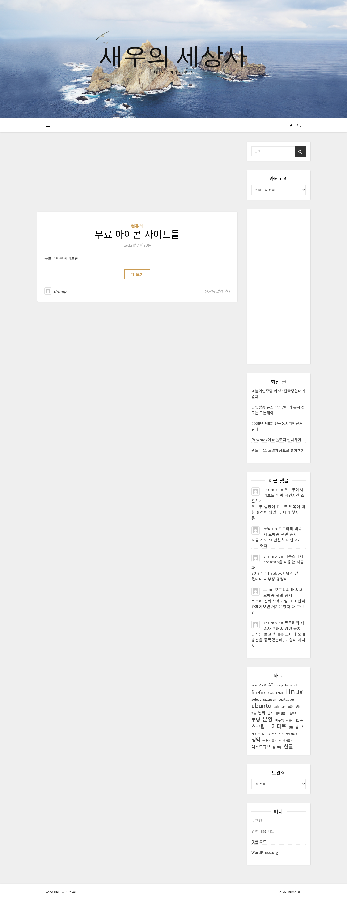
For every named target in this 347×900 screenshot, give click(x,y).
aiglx (254, 685)
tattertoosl (269, 699)
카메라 (266, 740)
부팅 (255, 719)
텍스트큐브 (260, 747)
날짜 (261, 713)
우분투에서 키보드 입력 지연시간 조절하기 (278, 495)
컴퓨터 (137, 226)
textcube (286, 699)
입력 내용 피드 (263, 831)
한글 (288, 746)
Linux (294, 691)
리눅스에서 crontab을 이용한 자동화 (277, 561)
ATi (271, 684)
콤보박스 (276, 740)
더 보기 (137, 274)
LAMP (279, 693)
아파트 (278, 726)
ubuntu (261, 705)
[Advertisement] (137, 177)
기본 (253, 713)
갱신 (299, 706)
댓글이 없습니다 (217, 291)
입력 (253, 733)
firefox (258, 692)
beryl (280, 685)
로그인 (256, 820)
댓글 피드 (259, 841)
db (296, 685)
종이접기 (272, 733)
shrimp (60, 291)
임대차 (300, 726)
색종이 (289, 720)
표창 (279, 747)
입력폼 (261, 733)
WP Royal (69, 892)
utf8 (283, 707)
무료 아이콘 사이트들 (137, 234)
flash (271, 693)
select (256, 699)
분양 (267, 719)
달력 (270, 713)
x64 (291, 706)
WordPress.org (264, 852)
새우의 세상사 (173, 55)
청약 (255, 739)
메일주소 (292, 713)
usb (276, 706)
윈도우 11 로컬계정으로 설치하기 (278, 450)
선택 (300, 719)
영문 (290, 727)
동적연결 (280, 713)
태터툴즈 (288, 740)
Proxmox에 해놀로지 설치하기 (276, 439)
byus (288, 685)
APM (262, 685)
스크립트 (260, 726)
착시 (281, 733)
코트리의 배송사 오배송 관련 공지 (282, 531)
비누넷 (279, 720)
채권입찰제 (292, 733)
